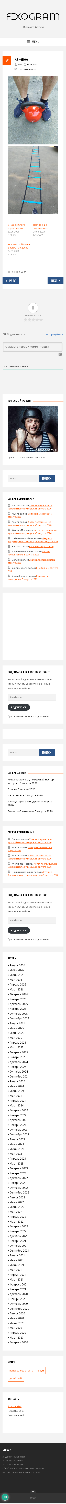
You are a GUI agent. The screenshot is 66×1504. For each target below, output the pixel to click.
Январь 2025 (18, 1057)
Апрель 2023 (18, 1158)
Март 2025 (17, 1047)
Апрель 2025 (18, 1042)
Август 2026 (17, 965)
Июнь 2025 (17, 1033)
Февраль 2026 (19, 994)
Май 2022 (16, 1212)
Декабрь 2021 (19, 1236)
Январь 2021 (18, 1289)
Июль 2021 (17, 1260)
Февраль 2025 (19, 1052)
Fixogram (33, 16)
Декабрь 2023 (19, 1120)
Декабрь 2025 (19, 1004)
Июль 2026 (17, 970)
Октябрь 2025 (19, 1013)
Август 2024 (17, 1081)
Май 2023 (16, 1154)
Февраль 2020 (19, 1342)
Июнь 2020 (17, 1323)
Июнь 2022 (17, 1207)
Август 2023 (17, 1139)
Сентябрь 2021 (19, 1250)
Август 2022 (17, 1197)
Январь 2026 (18, 999)
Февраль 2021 (19, 1284)
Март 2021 (17, 1279)
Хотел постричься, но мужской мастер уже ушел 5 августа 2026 (30, 507)
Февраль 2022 (19, 1226)
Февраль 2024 (19, 1110)
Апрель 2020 (18, 1333)
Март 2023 (17, 1163)
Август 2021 (17, 1255)
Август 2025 (17, 1023)
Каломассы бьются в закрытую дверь (19, 246)
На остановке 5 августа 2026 (25, 795)
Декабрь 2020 (19, 1294)
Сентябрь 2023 (19, 1134)
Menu (35, 41)
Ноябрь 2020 (18, 1299)
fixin (20, 64)
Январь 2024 (18, 1115)
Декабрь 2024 (19, 1062)
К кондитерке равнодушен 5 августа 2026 (29, 577)
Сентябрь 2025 (19, 1018)
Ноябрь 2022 (18, 1183)
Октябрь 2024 (19, 1071)
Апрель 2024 (18, 1101)
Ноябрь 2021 (18, 1241)
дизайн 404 (15, 1378)
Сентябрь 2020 (19, 1309)
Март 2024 (17, 1105)
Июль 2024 (17, 1086)
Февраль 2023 (19, 1168)
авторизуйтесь (54, 334)
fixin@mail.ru (14, 1406)
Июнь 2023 (17, 1149)
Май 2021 (16, 1270)
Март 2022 (17, 1221)
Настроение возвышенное (41, 226)
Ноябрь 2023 (18, 1125)
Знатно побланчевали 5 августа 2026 (29, 553)
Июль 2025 (17, 1028)
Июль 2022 (17, 1202)
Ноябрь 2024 (18, 1067)
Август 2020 (17, 1313)
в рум (41, 1370)
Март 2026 (17, 989)
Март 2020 (17, 1337)
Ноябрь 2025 (18, 1009)
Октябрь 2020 (19, 1304)
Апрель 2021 (18, 1275)
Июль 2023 (17, 1144)
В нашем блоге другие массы (16, 226)
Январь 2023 (18, 1173)
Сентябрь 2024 (19, 1076)
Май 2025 (16, 1038)
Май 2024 (16, 1096)
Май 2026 (16, 980)
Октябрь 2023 (19, 1129)
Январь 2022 (18, 1231)
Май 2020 (16, 1328)
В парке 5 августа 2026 (41, 546)
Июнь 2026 (17, 975)
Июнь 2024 (17, 1091)
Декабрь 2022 (19, 1178)
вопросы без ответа (21, 1370)
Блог (23, 271)
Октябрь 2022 (19, 1188)
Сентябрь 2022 (19, 1192)
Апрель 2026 (18, 984)
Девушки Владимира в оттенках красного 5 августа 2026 (33, 540)
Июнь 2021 (17, 1265)
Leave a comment (27, 69)
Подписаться (18, 707)
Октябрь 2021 (19, 1245)
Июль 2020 (17, 1318)
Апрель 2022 (18, 1217)
